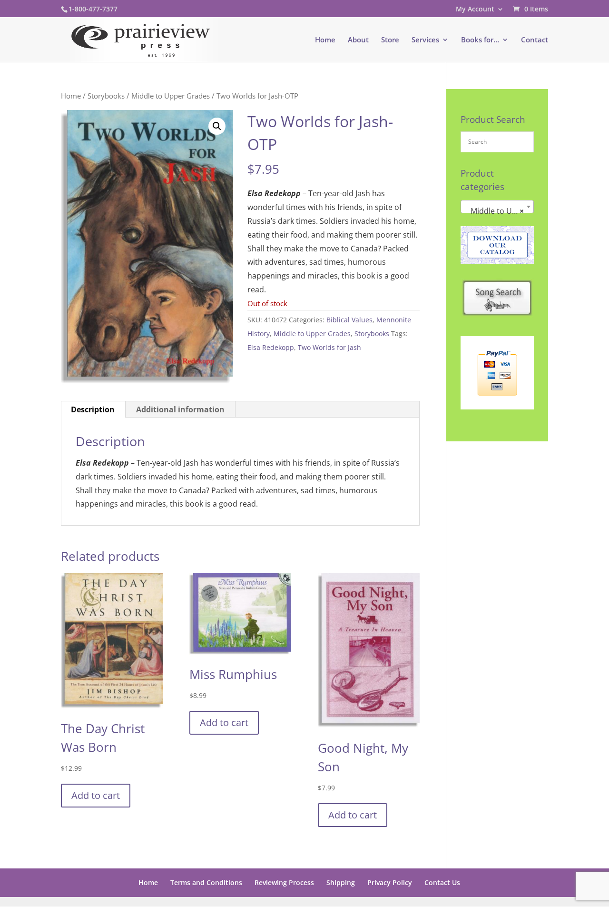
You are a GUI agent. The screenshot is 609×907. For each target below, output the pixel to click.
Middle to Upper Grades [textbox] (499, 211)
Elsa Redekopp (270, 347)
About (358, 40)
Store (390, 40)
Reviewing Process (284, 882)
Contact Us (442, 882)
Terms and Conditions (206, 882)
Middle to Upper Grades (170, 95)
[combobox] (497, 206)
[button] (217, 126)
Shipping (340, 882)
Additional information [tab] (180, 409)
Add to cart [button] (95, 795)
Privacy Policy (389, 882)
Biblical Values (349, 319)
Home (325, 40)
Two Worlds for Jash (329, 347)
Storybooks (106, 95)
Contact (534, 40)
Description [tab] (93, 409)
